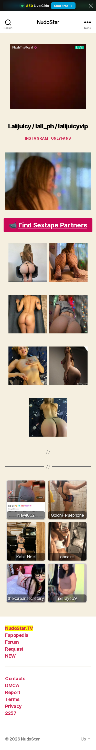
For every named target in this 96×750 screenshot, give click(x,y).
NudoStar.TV (19, 628)
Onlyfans (61, 138)
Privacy (13, 706)
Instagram (36, 138)
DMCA (12, 685)
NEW (10, 656)
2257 (10, 713)
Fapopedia (16, 635)
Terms (12, 699)
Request (14, 649)
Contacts (15, 678)
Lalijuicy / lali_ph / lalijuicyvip (48, 126)
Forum (12, 642)
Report (12, 692)
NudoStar (48, 22)
